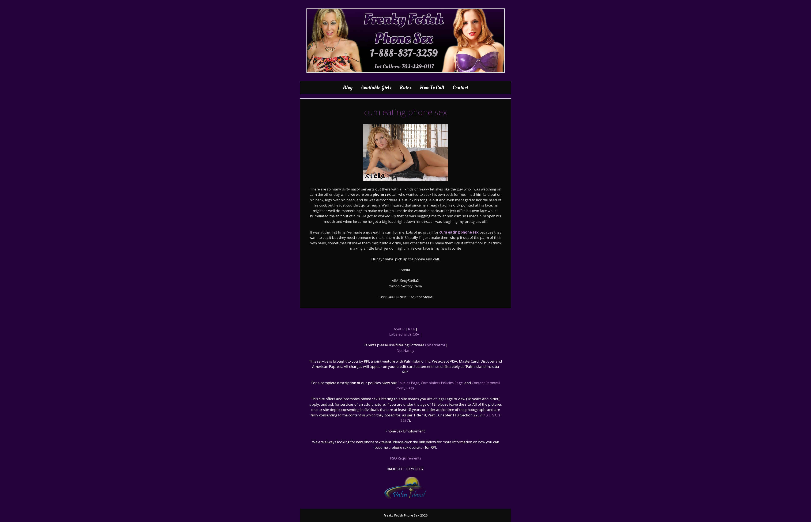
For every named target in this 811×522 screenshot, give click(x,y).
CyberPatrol (435, 345)
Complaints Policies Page (442, 382)
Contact (460, 87)
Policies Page (408, 382)
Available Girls (376, 87)
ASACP (399, 328)
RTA (411, 328)
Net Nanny (405, 350)
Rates (405, 87)
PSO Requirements (405, 458)
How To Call (432, 87)
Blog (347, 87)
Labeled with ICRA (404, 334)
